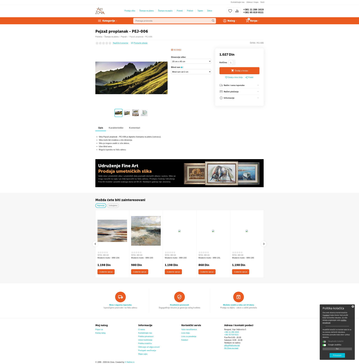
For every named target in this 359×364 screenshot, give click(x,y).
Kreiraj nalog (100, 333)
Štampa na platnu (146, 11)
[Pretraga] (213, 21)
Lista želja (185, 333)
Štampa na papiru (165, 11)
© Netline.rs (129, 362)
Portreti (180, 11)
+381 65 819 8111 (253, 12)
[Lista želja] (230, 12)
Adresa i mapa (252, 2)
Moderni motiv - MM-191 (209, 258)
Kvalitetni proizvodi (179, 305)
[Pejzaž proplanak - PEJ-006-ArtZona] (131, 77)
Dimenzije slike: (178, 57)
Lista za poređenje (188, 336)
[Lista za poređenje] (237, 12)
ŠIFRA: (253, 43)
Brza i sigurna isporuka (120, 305)
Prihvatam (337, 355)
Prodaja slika (130, 11)
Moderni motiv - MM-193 (142, 258)
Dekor (209, 11)
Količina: (223, 62)
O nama (141, 329)
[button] (249, 77)
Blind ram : (177, 67)
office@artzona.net (232, 345)
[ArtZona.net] (100, 11)
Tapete (200, 11)
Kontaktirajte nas (238, 2)
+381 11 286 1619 (253, 9)
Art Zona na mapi (231, 348)
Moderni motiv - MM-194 (108, 258)
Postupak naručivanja (147, 350)
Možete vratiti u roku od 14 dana (238, 305)
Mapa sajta (142, 354)
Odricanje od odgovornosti (148, 347)
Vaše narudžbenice (189, 329)
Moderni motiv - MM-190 (243, 258)
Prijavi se (99, 329)
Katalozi (184, 340)
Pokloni (190, 11)
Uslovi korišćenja (145, 340)
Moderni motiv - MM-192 (176, 258)
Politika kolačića (145, 343)
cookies (326, 315)
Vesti (262, 2)
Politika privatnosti (145, 336)
